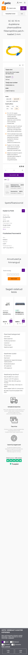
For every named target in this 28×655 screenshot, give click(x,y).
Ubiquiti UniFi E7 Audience (11, 379)
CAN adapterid (8, 368)
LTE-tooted (7, 337)
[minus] (5, 170)
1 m (12, 106)
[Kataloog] (4, 8)
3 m (7, 108)
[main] (7, 3)
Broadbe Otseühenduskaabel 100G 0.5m (13, 391)
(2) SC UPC (16, 99)
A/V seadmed (7, 366)
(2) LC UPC (9, 99)
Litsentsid (6, 343)
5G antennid (7, 356)
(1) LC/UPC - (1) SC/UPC (12, 101)
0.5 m (8, 106)
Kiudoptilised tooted (10, 13)
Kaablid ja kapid (8, 347)
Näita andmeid (6, 647)
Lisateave (11, 638)
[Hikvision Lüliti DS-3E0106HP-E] (20, 303)
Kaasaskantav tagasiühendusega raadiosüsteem (13, 361)
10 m (16, 108)
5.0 (17, 309)
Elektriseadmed (8, 339)
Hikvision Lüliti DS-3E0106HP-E (19, 312)
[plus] (22, 170)
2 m (17, 106)
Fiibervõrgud (7, 345)
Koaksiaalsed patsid (9, 364)
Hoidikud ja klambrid (9, 341)
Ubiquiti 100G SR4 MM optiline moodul (12, 382)
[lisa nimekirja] (23, 65)
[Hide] (23, 210)
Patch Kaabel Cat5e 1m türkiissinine (13, 389)
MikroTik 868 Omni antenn (11, 377)
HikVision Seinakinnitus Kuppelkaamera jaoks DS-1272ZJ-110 (7, 313)
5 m (12, 108)
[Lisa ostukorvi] (11, 322)
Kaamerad (7, 358)
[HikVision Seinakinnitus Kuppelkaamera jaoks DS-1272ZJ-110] (7, 303)
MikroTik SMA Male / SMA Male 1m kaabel (13, 386)
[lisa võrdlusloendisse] (20, 65)
